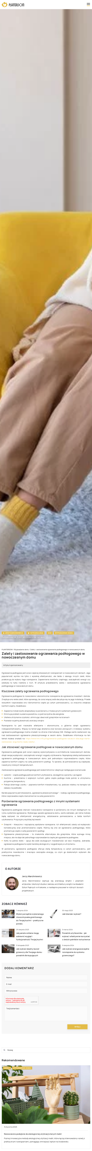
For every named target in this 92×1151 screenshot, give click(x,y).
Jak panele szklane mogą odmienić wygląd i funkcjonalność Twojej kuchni (29, 936)
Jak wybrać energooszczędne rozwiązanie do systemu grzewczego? (75, 952)
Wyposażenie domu (64, 633)
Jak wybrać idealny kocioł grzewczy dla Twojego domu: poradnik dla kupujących (29, 952)
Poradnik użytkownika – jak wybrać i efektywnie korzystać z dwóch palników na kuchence (76, 936)
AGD (49, 633)
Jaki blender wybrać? (71, 914)
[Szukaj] (4, 1050)
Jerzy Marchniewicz (14, 633)
